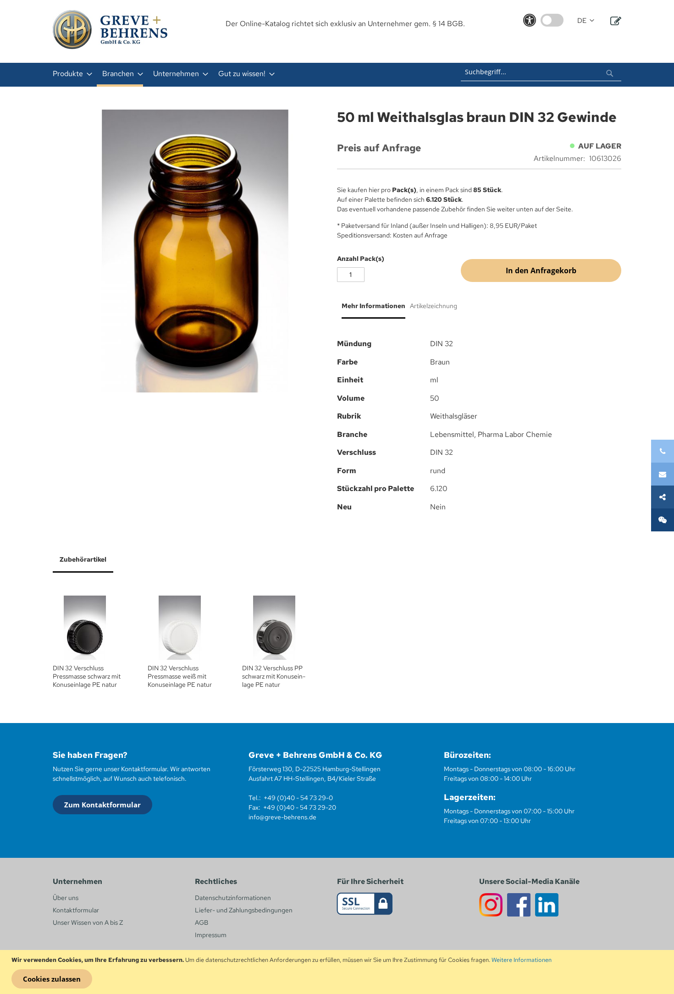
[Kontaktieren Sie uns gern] (662, 474)
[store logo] (110, 29)
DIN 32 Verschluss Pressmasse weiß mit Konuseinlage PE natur (180, 676)
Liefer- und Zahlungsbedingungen (244, 910)
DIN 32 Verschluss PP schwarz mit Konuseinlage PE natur (273, 676)
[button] (585, 21)
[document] (338, 971)
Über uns (65, 898)
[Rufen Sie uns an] (662, 451)
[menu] (217, 75)
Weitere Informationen (522, 960)
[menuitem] (69, 73)
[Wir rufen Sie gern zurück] (662, 519)
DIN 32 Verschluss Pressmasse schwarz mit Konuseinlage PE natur (87, 676)
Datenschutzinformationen (233, 898)
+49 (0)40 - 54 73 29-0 (298, 798)
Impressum (211, 935)
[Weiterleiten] (662, 497)
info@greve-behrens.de (282, 817)
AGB (201, 922)
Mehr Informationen (373, 306)
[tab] (371, 309)
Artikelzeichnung (433, 306)
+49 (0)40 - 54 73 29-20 (299, 807)
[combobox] (541, 72)
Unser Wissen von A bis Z (88, 922)
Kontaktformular (76, 910)
